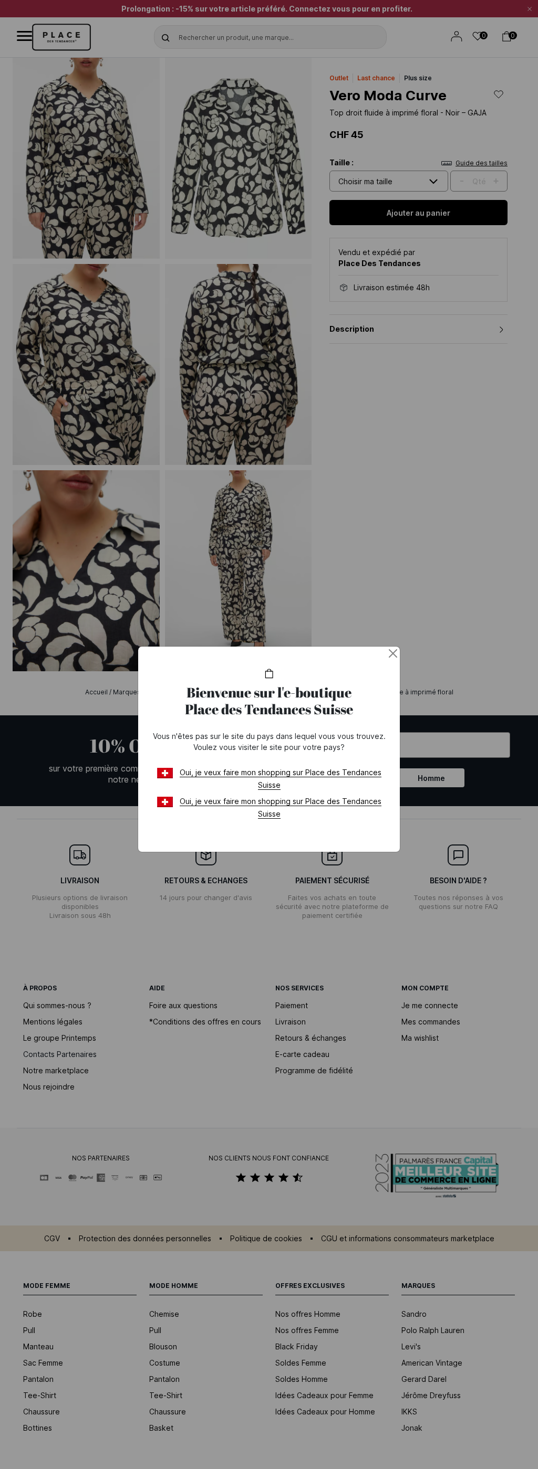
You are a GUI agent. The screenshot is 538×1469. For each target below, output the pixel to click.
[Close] (393, 653)
